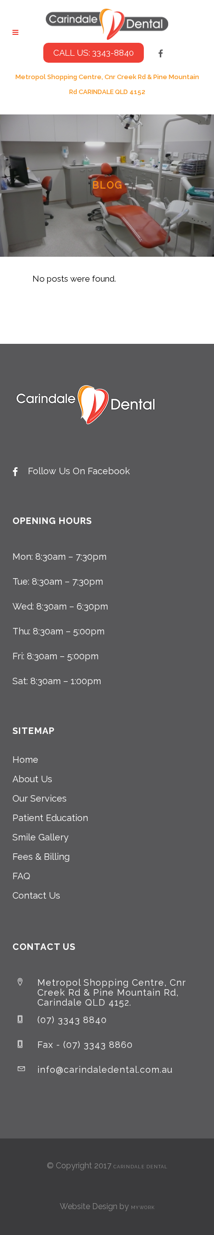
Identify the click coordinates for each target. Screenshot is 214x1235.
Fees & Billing (41, 856)
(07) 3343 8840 (72, 1020)
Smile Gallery (40, 837)
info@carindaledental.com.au (105, 1069)
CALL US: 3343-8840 (93, 53)
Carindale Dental (140, 1166)
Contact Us (36, 895)
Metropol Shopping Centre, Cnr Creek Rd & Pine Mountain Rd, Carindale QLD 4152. (111, 992)
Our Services (39, 798)
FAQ (21, 876)
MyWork (143, 1207)
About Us (32, 779)
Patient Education (50, 818)
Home (25, 759)
